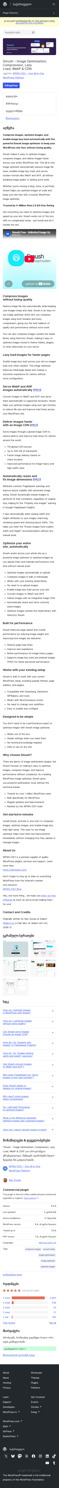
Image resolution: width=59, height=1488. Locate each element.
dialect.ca (9, 923)
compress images (33, 1249)
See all (52, 1322)
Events (34, 1402)
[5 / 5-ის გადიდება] (24, 982)
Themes (35, 1377)
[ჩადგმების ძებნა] (33, 32)
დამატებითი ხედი (12, 1274)
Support (7, 1402)
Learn (6, 1397)
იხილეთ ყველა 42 (47, 1243)
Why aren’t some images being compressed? (16, 1097)
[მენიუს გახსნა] (54, 4)
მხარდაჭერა (12, 118)
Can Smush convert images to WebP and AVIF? (17, 1065)
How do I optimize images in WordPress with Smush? (17, 1011)
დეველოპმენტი (14, 111)
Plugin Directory (10, 13)
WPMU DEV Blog (12, 889)
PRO (37, 390)
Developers (9, 1407)
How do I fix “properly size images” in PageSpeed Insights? (19, 1044)
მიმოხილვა (12, 103)
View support (30, 1198)
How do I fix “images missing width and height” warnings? (18, 1054)
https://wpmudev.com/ (15, 869)
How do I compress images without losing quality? (17, 1022)
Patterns (35, 1387)
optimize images (48, 1267)
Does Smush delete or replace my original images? (17, 1087)
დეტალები (11, 96)
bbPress (8, 1431)
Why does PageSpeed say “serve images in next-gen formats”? (20, 1076)
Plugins (34, 1382)
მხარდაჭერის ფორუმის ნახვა (19, 1355)
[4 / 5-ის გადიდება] (52, 963)
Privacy (7, 1387)
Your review (9, 1322)
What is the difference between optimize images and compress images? (24, 1119)
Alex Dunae (15, 1180)
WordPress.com (12, 1421)
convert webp (49, 1249)
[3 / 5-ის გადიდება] (24, 963)
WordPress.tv (11, 1412)
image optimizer (48, 1261)
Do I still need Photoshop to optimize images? (16, 1108)
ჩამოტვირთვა (11, 85)
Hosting (7, 1382)
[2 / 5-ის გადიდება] (52, 944)
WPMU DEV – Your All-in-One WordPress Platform (24, 1168)
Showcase (36, 1372)
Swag (35, 1412)
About (6, 1372)
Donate (36, 1407)
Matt (7, 1426)
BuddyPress (10, 1436)
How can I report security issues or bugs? (25, 1129)
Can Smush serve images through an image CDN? (16, 1033)
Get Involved (38, 1397)
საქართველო (17, 1449)
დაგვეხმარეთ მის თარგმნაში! (30, 23)
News (6, 1377)
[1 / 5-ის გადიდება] (24, 944)
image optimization (47, 1255)
